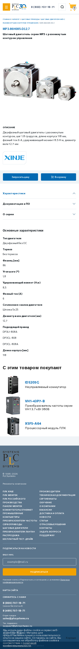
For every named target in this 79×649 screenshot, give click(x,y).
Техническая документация (58, 495)
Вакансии (46, 510)
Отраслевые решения (53, 524)
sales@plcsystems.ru (16, 618)
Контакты (46, 528)
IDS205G (32, 382)
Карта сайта (10, 590)
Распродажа (11, 535)
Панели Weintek (12, 506)
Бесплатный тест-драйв (18, 539)
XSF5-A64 (33, 423)
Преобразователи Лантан (19, 531)
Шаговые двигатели (15, 528)
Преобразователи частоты (20, 520)
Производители (50, 491)
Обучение (46, 502)
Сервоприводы (12, 524)
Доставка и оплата (52, 513)
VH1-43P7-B (35, 401)
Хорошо (71, 637)
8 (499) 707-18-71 (14, 610)
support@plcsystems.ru (17, 626)
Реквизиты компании (14, 483)
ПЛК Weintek (10, 495)
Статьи (44, 520)
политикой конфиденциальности (20, 644)
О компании (47, 506)
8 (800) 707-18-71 (43, 6)
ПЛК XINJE (8, 491)
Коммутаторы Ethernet (18, 510)
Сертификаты (48, 499)
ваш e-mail (8, 555)
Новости (45, 517)
